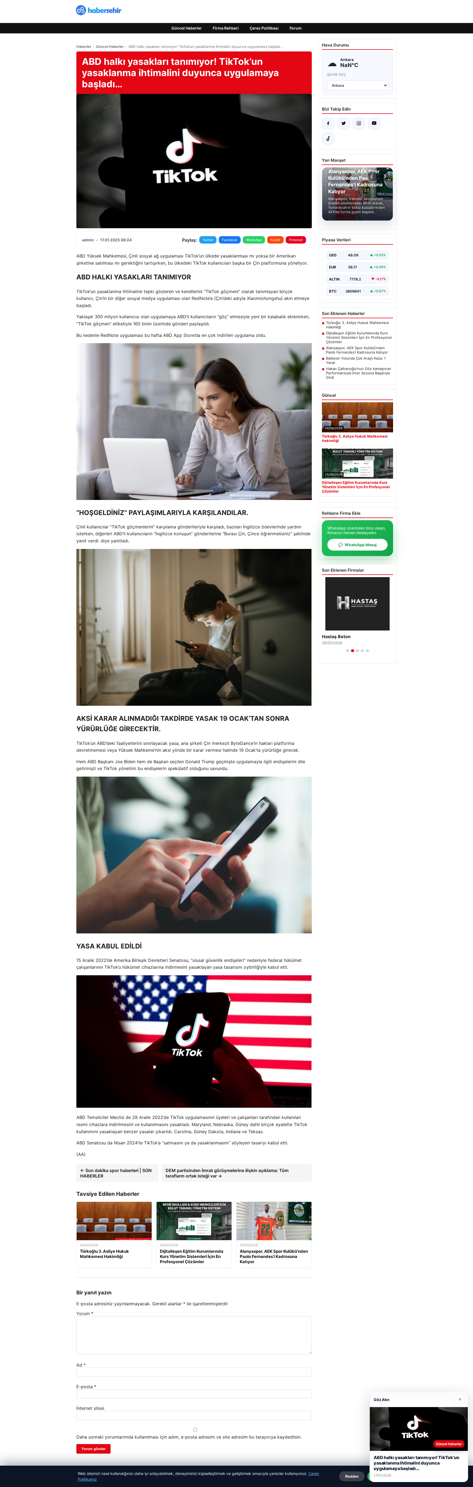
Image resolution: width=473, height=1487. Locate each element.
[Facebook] (328, 123)
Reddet (352, 1476)
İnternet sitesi (90, 1408)
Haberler (83, 46)
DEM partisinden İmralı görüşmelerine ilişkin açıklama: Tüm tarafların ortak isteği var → (227, 1173)
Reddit (275, 240)
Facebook (229, 240)
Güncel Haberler (186, 28)
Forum (296, 28)
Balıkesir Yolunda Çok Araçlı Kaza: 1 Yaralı (356, 360)
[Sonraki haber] (384, 176)
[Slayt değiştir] (347, 650)
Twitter (208, 240)
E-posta (86, 1386)
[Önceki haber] (372, 176)
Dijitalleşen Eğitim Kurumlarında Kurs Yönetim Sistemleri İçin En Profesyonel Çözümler (359, 337)
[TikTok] (328, 138)
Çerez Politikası (264, 28)
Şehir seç (337, 75)
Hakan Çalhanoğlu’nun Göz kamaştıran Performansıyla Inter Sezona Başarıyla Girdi (358, 373)
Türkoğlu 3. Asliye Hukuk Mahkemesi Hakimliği (357, 324)
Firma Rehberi (226, 28)
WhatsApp (254, 240)
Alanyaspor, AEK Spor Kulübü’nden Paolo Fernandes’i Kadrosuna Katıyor (357, 350)
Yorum (84, 1313)
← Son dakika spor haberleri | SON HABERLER (116, 1173)
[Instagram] (359, 123)
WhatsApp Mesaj (357, 544)
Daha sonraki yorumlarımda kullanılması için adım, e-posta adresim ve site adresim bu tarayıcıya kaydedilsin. (189, 1437)
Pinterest (296, 240)
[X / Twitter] (343, 123)
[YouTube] (374, 123)
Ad (81, 1365)
